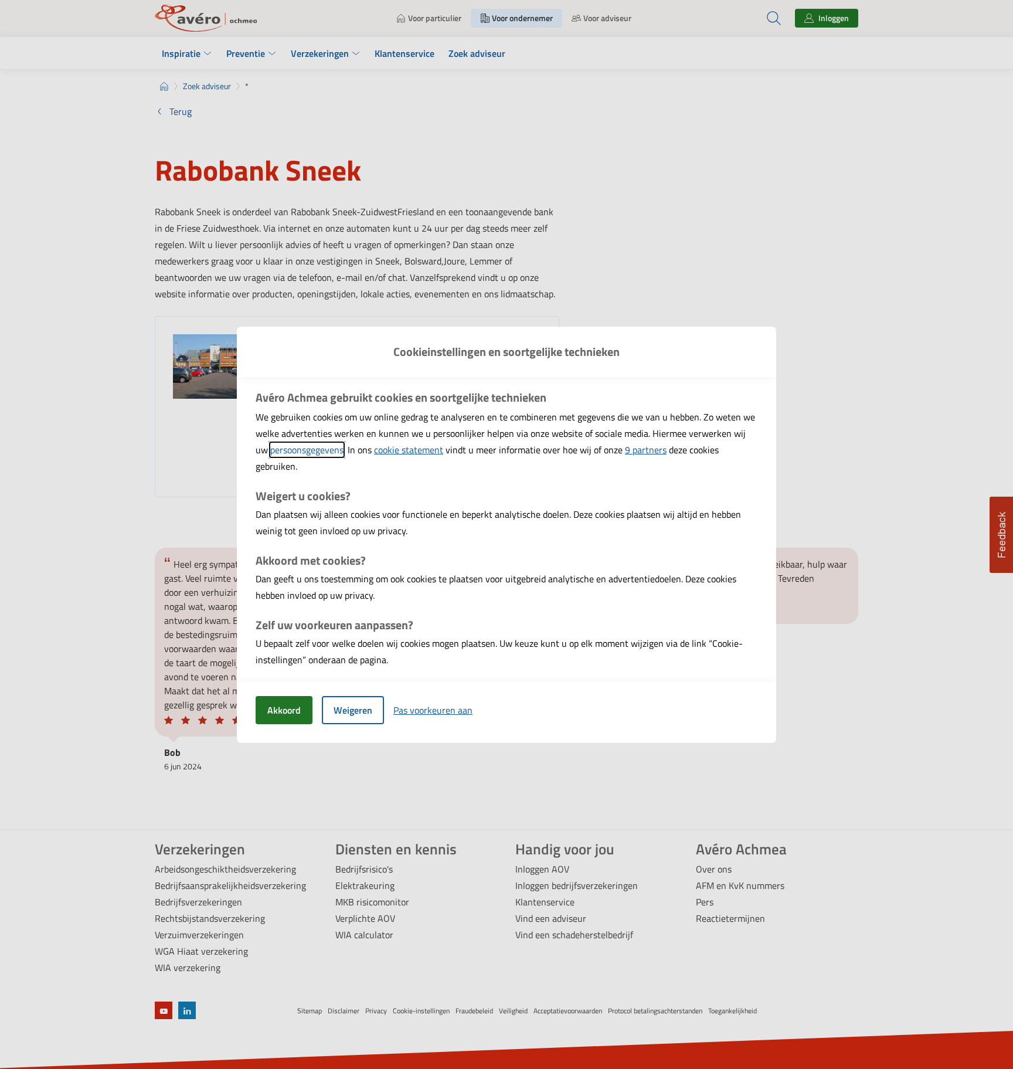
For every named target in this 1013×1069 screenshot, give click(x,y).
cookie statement (408, 450)
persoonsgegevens (307, 450)
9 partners (646, 450)
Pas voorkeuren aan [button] (432, 710)
